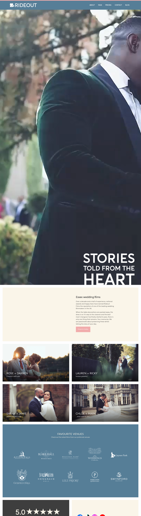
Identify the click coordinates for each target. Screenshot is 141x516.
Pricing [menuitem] (108, 5)
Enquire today (83, 354)
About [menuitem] (92, 5)
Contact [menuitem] (118, 5)
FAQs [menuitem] (100, 5)
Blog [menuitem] (127, 5)
